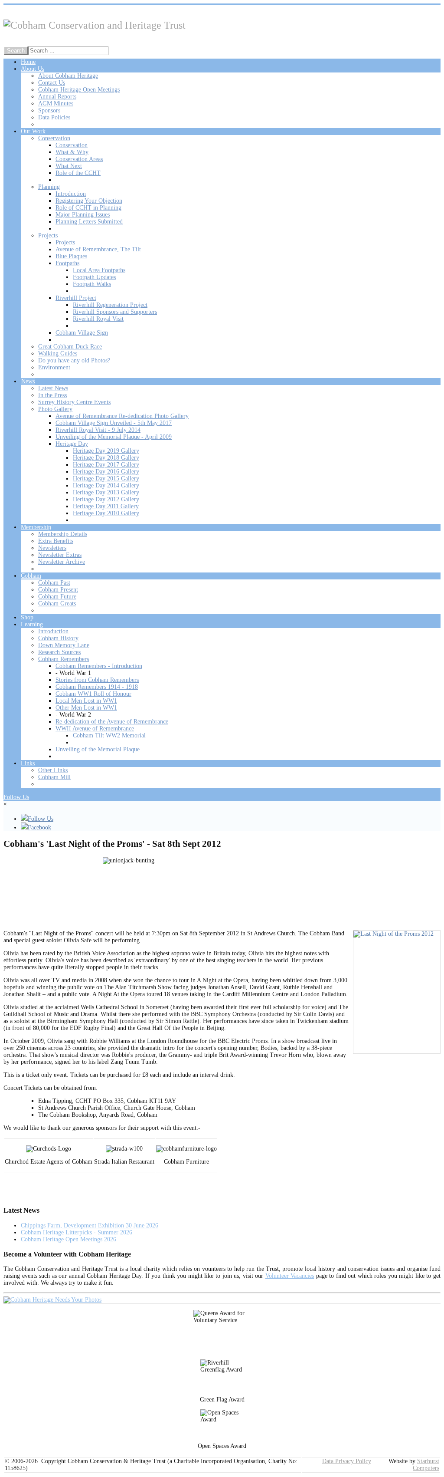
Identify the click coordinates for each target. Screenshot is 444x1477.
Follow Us (16, 797)
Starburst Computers (426, 1464)
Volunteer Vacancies (289, 1276)
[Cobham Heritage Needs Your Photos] (52, 1299)
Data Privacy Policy (346, 1461)
